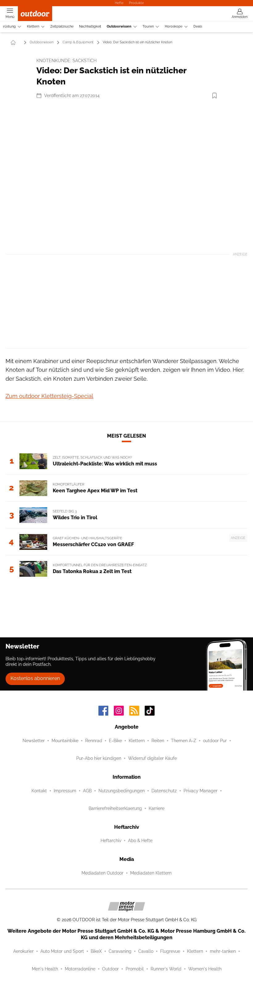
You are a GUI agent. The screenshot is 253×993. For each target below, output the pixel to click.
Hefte (119, 3)
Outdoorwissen (119, 26)
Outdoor (110, 968)
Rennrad (93, 740)
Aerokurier (23, 951)
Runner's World (166, 968)
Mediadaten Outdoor (102, 873)
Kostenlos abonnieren (35, 678)
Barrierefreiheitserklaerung (115, 808)
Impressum (65, 790)
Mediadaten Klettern (151, 873)
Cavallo (145, 951)
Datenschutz (164, 790)
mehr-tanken (223, 951)
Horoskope (173, 26)
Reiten (157, 740)
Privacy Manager (201, 790)
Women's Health (205, 968)
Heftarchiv (111, 840)
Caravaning (120, 951)
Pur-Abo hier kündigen (98, 758)
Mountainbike (65, 740)
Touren (148, 26)
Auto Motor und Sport (62, 951)
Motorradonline (80, 968)
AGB (87, 790)
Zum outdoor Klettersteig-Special (49, 396)
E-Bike (115, 740)
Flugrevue (170, 951)
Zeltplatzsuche (61, 26)
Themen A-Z (183, 740)
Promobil (135, 968)
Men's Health (45, 968)
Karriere (156, 808)
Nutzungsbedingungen (121, 790)
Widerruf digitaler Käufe (152, 758)
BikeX (96, 951)
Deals (197, 26)
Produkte (136, 3)
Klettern (33, 26)
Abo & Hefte (140, 840)
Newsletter (34, 740)
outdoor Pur (215, 740)
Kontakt (39, 790)
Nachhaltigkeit (90, 26)
